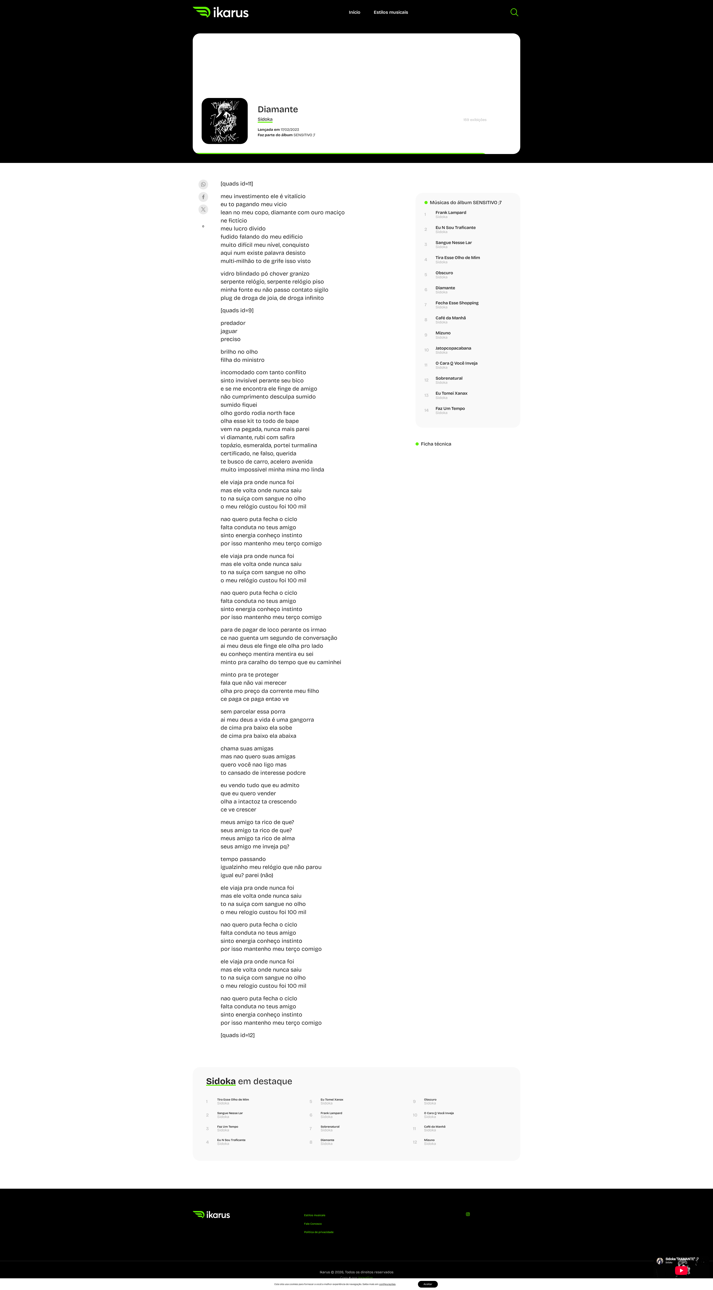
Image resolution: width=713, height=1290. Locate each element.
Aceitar (428, 1284)
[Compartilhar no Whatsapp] (203, 184)
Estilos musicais (391, 12)
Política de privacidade (318, 1232)
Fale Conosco (313, 1223)
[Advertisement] (356, 70)
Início (354, 12)
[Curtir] (203, 222)
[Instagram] (468, 1215)
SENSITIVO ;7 (304, 135)
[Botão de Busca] (514, 12)
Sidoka (265, 119)
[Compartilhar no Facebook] (203, 197)
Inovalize (365, 1278)
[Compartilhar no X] (203, 209)
